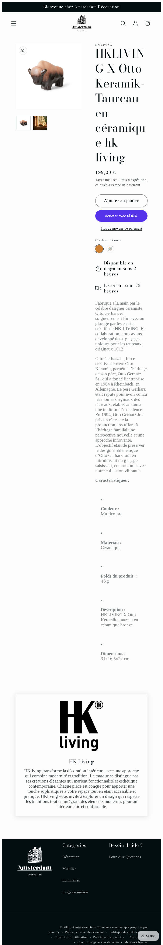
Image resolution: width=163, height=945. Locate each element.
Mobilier (69, 868)
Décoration (70, 857)
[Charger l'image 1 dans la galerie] (24, 123)
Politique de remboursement (84, 932)
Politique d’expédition (108, 937)
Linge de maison (75, 892)
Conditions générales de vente (98, 942)
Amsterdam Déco (84, 927)
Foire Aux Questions (125, 857)
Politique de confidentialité (129, 932)
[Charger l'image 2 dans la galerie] (40, 123)
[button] (13, 23)
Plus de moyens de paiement (121, 228)
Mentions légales (136, 942)
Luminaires (71, 880)
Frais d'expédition (133, 180)
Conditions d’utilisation (71, 937)
